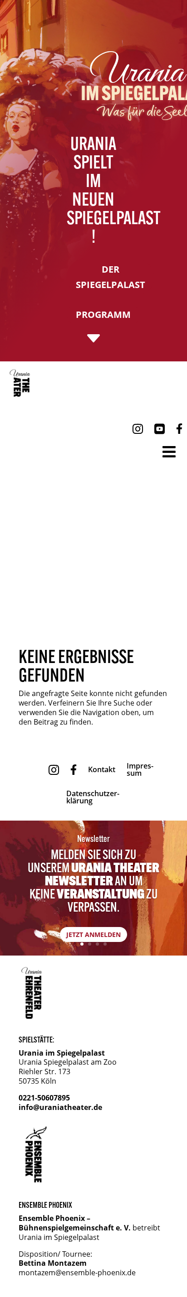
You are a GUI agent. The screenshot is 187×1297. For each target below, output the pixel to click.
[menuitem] (22, 383)
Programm (103, 314)
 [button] (169, 451)
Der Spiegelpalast (110, 277)
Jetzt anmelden (93, 934)
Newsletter (93, 838)
